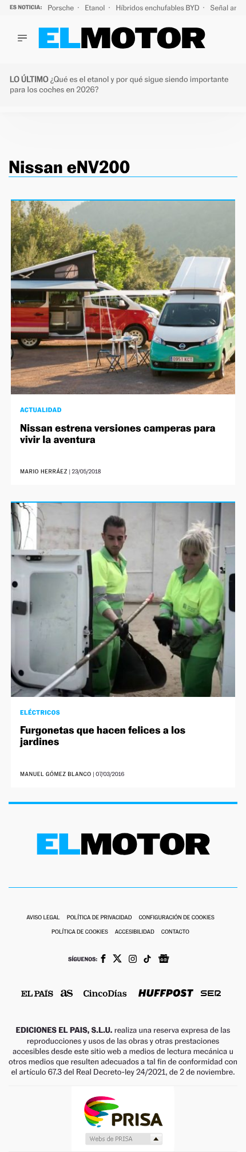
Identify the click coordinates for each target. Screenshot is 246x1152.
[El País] (37, 994)
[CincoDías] (105, 994)
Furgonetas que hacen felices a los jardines (102, 736)
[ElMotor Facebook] (103, 960)
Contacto (175, 932)
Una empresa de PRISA (123, 1111)
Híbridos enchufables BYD (158, 7)
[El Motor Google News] (163, 960)
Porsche (61, 7)
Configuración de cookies (176, 918)
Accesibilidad (134, 932)
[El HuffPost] (166, 994)
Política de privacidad (99, 918)
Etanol (95, 7)
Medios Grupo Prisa (123, 1139)
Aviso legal (42, 918)
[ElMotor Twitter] (117, 959)
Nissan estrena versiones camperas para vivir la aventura (118, 434)
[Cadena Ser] (211, 994)
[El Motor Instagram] (133, 960)
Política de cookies (79, 932)
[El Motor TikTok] (147, 960)
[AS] (67, 994)
